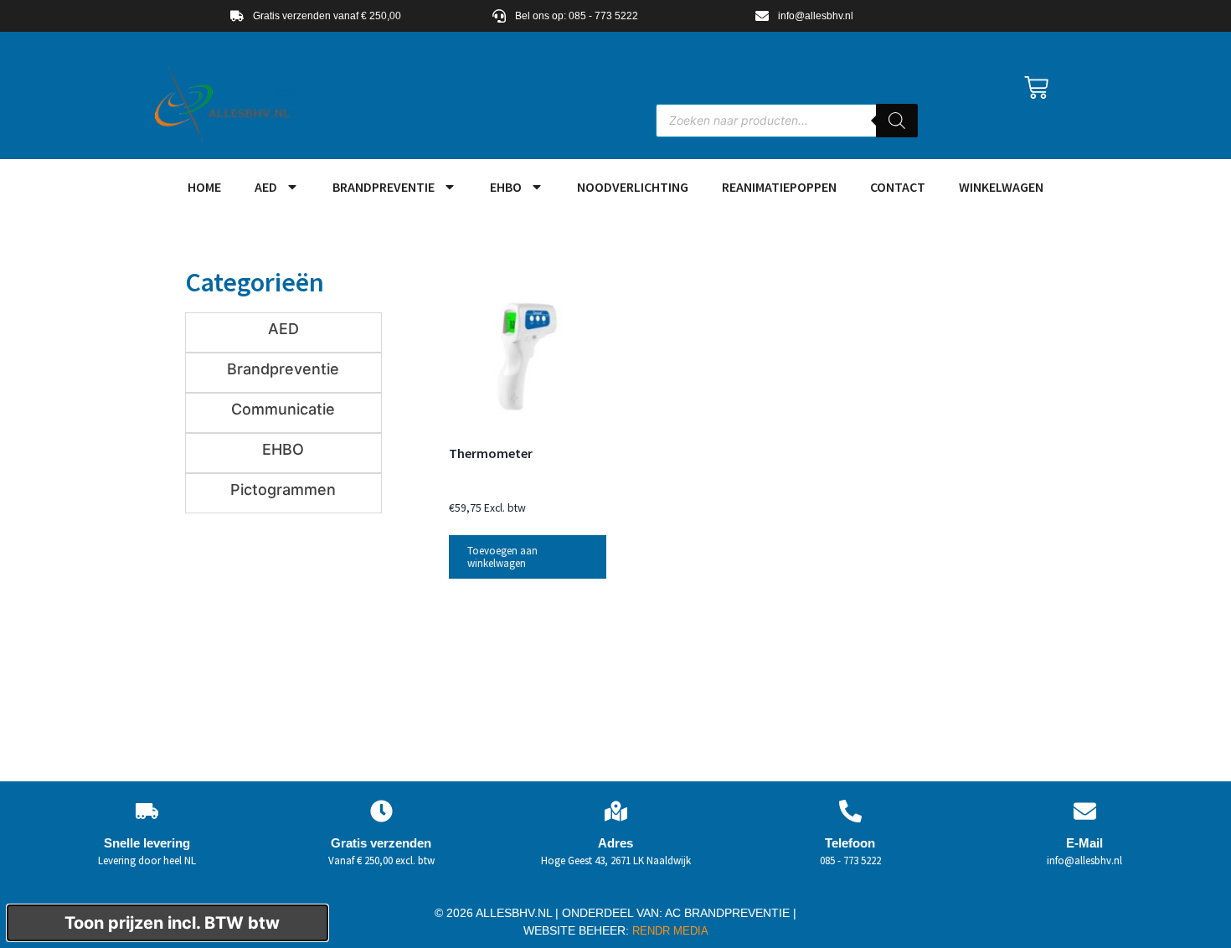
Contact (897, 186)
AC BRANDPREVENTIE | (730, 913)
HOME (204, 186)
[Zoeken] (897, 120)
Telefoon (850, 843)
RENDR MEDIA (668, 931)
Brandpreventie (383, 186)
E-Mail (1084, 843)
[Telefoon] (850, 811)
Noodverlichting (632, 186)
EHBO (506, 186)
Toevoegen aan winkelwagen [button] (502, 557)
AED (266, 186)
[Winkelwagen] (1036, 87)
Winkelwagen (1001, 186)
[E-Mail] (1085, 811)
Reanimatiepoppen (779, 186)
